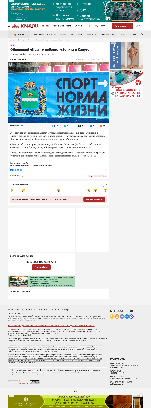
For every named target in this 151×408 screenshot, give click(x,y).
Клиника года (91, 34)
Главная (11, 40)
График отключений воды (71, 34)
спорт (91, 176)
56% (58, 191)
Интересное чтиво (128, 34)
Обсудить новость (94, 199)
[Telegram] (21, 170)
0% (12, 191)
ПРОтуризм (52, 34)
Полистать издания (15, 313)
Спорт (30, 40)
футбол (97, 176)
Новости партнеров (66, 370)
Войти (141, 26)
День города (38, 34)
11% (89, 191)
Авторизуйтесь (41, 267)
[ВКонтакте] (11, 170)
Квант (104, 176)
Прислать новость (122, 26)
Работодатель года (109, 34)
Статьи (78, 26)
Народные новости (62, 26)
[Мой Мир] (17, 170)
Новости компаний (20, 291)
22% (23, 191)
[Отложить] (102, 59)
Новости (45, 26)
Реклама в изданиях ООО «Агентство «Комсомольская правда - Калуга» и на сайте (51, 325)
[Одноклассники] (14, 170)
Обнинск (15, 27)
